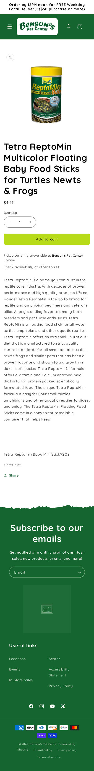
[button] (9, 26)
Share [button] (14, 475)
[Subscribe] (79, 572)
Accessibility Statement (59, 672)
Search (54, 659)
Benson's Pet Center (44, 744)
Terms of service (49, 757)
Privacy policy (66, 750)
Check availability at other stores (31, 267)
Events (14, 669)
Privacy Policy (61, 686)
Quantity (10, 212)
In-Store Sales (21, 680)
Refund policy (42, 750)
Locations (17, 659)
